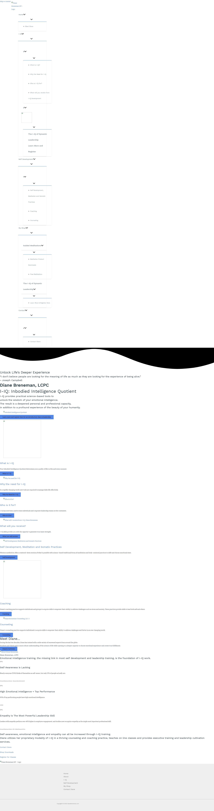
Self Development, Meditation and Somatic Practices (31, 547)
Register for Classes (8, 757)
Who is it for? (8, 505)
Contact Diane (5, 747)
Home (66, 774)
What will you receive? (13, 526)
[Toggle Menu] (31, 19)
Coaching (5, 603)
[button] (24, 14)
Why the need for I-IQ (12, 484)
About (66, 777)
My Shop (67, 786)
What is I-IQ (7, 463)
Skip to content (5, 1)
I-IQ (65, 780)
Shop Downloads (7, 752)
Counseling (6, 624)
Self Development (71, 783)
